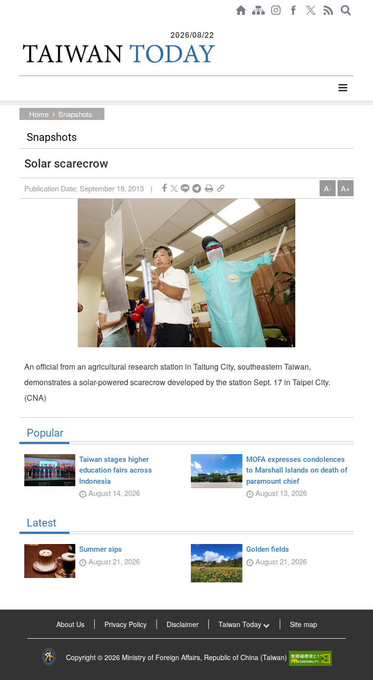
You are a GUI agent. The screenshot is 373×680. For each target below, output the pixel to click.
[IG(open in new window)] (276, 10)
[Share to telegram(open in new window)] (197, 188)
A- (327, 188)
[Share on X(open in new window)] (174, 188)
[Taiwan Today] (118, 53)
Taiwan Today (241, 624)
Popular (45, 433)
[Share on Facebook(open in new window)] (164, 188)
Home (39, 114)
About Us (70, 624)
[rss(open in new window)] (328, 10)
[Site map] (258, 10)
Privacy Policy (125, 624)
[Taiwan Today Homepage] (241, 10)
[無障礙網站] (310, 657)
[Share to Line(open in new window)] (185, 188)
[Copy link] (221, 188)
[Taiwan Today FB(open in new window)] (293, 10)
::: (22, 25)
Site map (303, 624)
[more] (343, 88)
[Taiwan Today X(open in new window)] (311, 10)
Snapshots (75, 114)
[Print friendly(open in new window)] (209, 188)
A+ (345, 188)
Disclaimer (183, 624)
